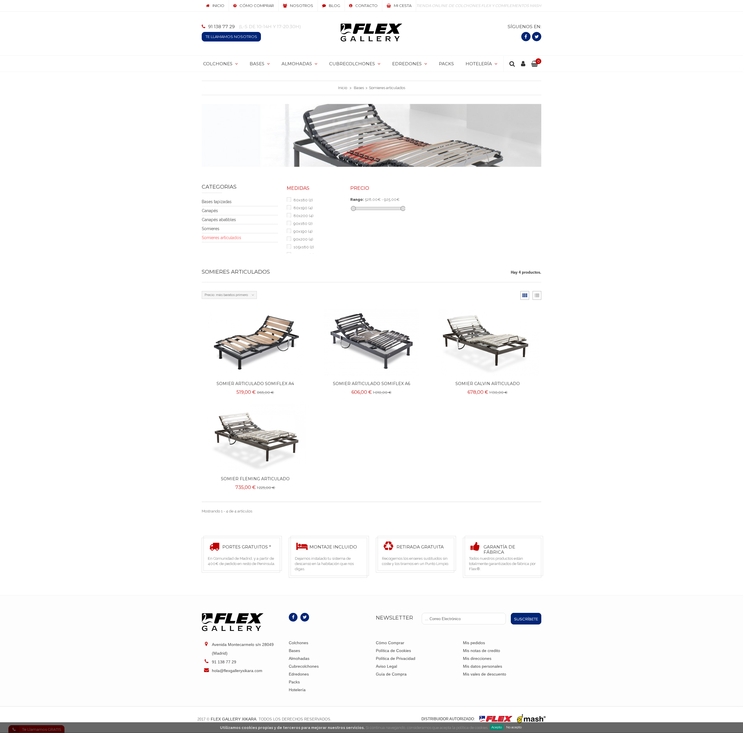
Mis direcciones (477, 658)
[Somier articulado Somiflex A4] (255, 342)
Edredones (299, 674)
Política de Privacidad (395, 658)
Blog (334, 5)
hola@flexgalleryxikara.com (237, 670)
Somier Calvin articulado (487, 383)
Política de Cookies (393, 650)
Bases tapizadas (217, 201)
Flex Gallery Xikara (233, 719)
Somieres (210, 228)
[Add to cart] (299, 340)
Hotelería (297, 689)
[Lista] (537, 295)
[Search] (512, 64)
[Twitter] (536, 36)
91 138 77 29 (221, 26)
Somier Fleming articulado (255, 478)
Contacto (366, 5)
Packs (294, 682)
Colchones (298, 642)
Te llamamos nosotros (231, 36)
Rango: (357, 199)
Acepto (496, 727)
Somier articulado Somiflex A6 (371, 383)
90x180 (303, 223)
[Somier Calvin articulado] (487, 342)
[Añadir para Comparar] (299, 353)
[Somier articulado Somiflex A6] (371, 342)
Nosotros (301, 5)
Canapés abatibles (219, 219)
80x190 (303, 208)
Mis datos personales (482, 666)
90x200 (303, 239)
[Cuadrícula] (524, 295)
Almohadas (299, 658)
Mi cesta (403, 5)
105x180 (303, 247)
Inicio (218, 5)
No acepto (514, 727)
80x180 (303, 200)
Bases (294, 650)
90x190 (303, 231)
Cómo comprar (256, 5)
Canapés (210, 210)
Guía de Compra (391, 674)
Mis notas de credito (481, 650)
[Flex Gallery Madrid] (371, 32)
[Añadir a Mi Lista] (299, 366)
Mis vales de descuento (484, 674)
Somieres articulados (221, 237)
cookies (249, 727)
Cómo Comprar (390, 642)
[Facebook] (526, 36)
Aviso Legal (386, 666)
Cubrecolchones (304, 666)
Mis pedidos (474, 642)
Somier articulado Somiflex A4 (255, 383)
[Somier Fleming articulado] (255, 437)
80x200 (303, 216)
